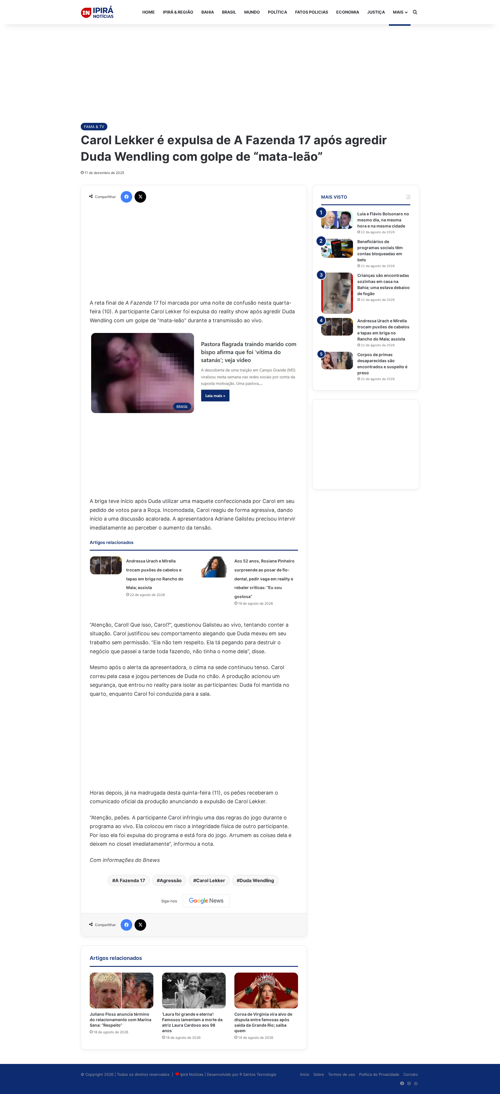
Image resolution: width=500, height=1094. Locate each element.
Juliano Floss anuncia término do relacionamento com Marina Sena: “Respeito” (120, 1020)
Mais (398, 12)
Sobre (318, 1074)
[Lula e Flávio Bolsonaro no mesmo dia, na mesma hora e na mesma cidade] (337, 220)
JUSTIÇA (376, 12)
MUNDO (252, 12)
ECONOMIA (347, 12)
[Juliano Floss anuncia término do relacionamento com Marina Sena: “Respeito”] (121, 990)
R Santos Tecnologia (258, 1074)
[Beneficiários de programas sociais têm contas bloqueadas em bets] (337, 248)
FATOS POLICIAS (311, 12)
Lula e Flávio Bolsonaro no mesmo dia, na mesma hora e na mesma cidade (383, 219)
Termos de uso (341, 1074)
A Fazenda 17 (130, 880)
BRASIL (229, 12)
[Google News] (206, 901)
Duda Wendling (257, 880)
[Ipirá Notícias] (97, 12)
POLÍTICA (277, 12)
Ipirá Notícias (192, 1074)
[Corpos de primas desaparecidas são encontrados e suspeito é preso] (337, 361)
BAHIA (207, 12)
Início (304, 1074)
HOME (148, 12)
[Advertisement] (250, 70)
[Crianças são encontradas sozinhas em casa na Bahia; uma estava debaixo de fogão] (337, 293)
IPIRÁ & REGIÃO (178, 12)
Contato (410, 1074)
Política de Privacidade (379, 1074)
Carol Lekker (210, 880)
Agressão (171, 880)
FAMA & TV (94, 126)
